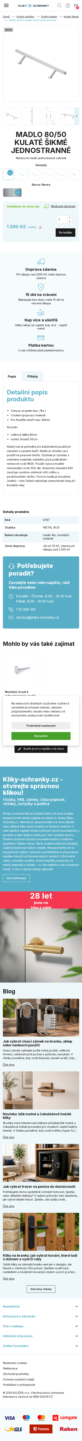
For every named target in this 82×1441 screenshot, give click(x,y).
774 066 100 (25, 609)
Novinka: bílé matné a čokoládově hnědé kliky (37, 1116)
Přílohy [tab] (32, 376)
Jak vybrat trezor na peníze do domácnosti (39, 1187)
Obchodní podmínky (16, 1374)
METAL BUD (51, 527)
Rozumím (41, 736)
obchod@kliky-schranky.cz (37, 617)
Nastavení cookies (15, 1363)
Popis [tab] (12, 376)
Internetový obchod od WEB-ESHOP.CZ (28, 1396)
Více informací (16, 878)
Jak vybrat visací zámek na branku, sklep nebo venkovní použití (37, 1043)
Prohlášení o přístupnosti (19, 1385)
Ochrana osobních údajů (18, 1379)
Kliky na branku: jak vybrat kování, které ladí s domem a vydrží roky (40, 1257)
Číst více (8, 1064)
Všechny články (41, 1289)
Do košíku (65, 232)
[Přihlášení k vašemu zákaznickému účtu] (68, 5)
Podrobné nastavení (41, 725)
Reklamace (10, 1368)
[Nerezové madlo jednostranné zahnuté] (21, 174)
